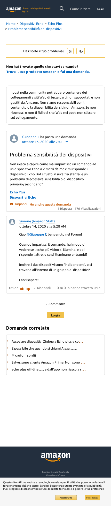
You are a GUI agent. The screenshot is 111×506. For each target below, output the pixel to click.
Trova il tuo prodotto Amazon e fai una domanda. (48, 72)
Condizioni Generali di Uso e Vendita (55, 472)
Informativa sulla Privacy (55, 475)
